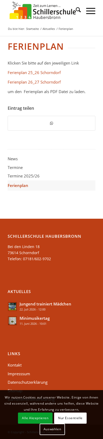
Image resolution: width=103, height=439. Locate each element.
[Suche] (76, 10)
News (13, 158)
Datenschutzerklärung (28, 382)
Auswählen (52, 429)
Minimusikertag (35, 318)
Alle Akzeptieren (35, 418)
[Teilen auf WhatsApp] (51, 123)
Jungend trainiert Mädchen (45, 304)
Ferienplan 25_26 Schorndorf (34, 72)
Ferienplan (18, 185)
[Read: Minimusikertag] (12, 321)
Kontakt (15, 365)
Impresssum (19, 373)
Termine (15, 167)
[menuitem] (76, 10)
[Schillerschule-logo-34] (43, 10)
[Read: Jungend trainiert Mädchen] (12, 306)
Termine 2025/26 (24, 176)
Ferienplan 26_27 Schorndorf (34, 82)
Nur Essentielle (70, 418)
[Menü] (88, 10)
